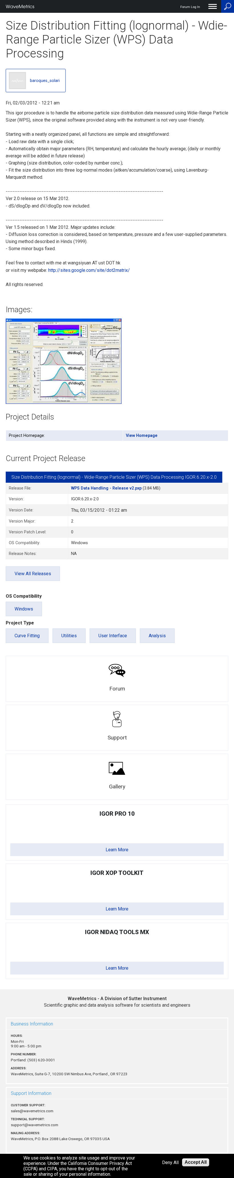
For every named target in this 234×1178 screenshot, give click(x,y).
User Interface (112, 635)
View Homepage (142, 435)
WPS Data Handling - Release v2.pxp (106, 488)
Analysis (157, 635)
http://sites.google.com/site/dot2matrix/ (89, 270)
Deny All (170, 1162)
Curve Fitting (27, 635)
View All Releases (33, 573)
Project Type (20, 623)
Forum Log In (190, 7)
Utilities (69, 635)
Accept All (196, 1162)
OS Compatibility (24, 596)
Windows (24, 609)
